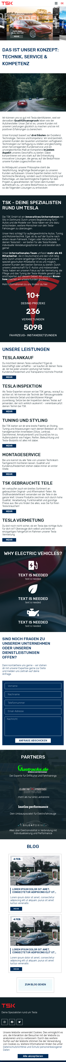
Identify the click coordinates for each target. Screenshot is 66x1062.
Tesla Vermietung (23, 520)
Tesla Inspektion (22, 386)
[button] (16, 36)
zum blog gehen (35, 984)
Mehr (16, 909)
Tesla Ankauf (18, 357)
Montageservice (21, 454)
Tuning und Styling (25, 420)
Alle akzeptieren (33, 1056)
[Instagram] (5, 1022)
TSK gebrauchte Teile (27, 483)
